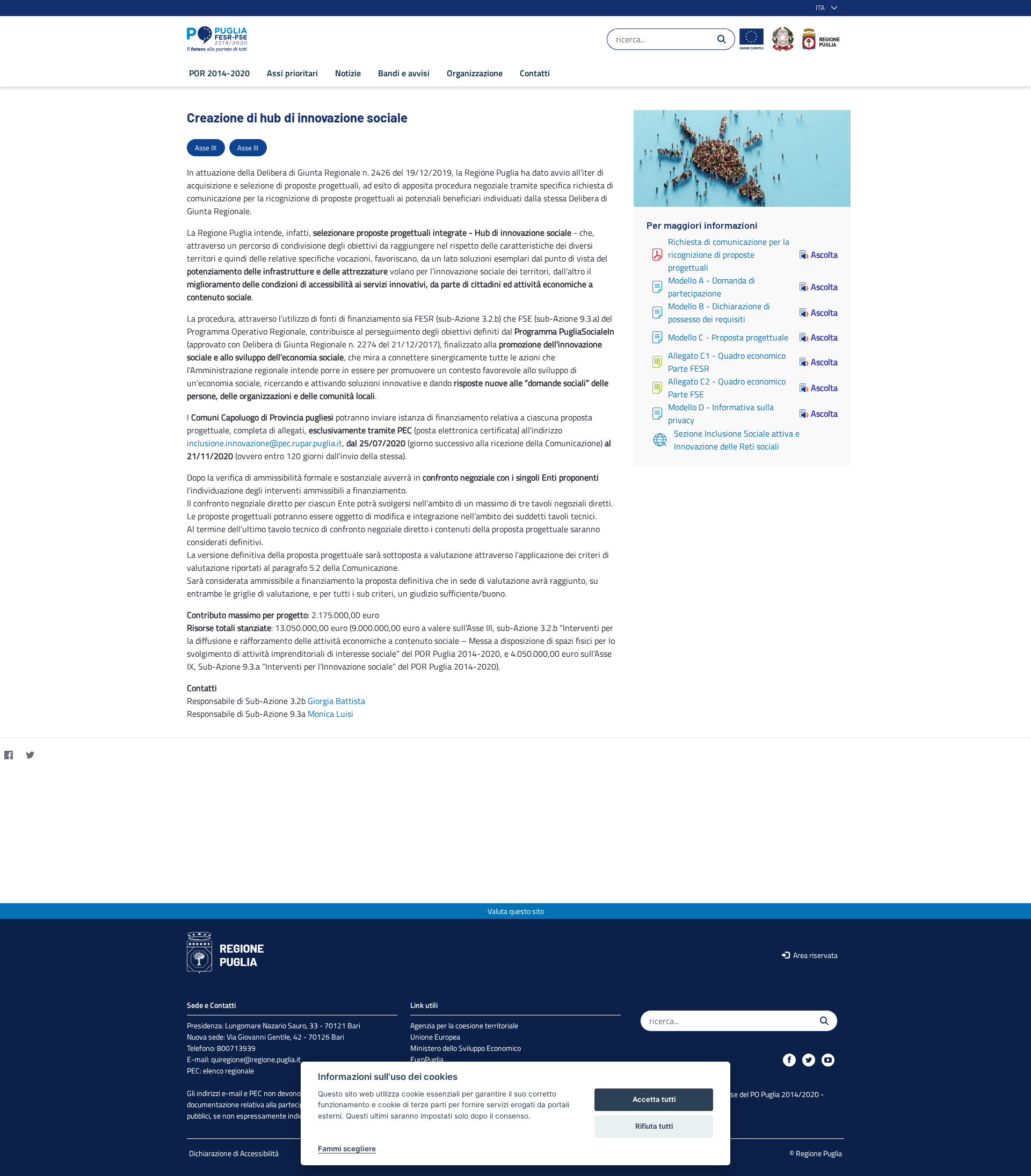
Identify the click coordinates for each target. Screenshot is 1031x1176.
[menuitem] (219, 73)
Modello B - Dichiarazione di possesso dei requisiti (719, 312)
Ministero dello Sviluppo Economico (465, 1048)
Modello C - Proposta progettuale (728, 337)
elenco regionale (228, 1070)
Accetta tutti (654, 1099)
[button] (824, 8)
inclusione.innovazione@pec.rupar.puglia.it (264, 443)
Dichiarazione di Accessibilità (234, 1153)
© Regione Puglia (815, 1153)
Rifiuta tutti (654, 1126)
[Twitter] (30, 755)
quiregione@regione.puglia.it (256, 1059)
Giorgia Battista (336, 700)
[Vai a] (219, 39)
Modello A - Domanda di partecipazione (711, 287)
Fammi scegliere (347, 1148)
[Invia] (721, 39)
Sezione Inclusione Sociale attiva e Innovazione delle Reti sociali (737, 440)
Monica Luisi (330, 713)
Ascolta (824, 254)
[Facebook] (8, 755)
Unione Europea (435, 1036)
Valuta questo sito (516, 911)
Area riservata (815, 955)
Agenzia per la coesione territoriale (464, 1025)
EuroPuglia (427, 1059)
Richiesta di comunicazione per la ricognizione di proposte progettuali (728, 254)
